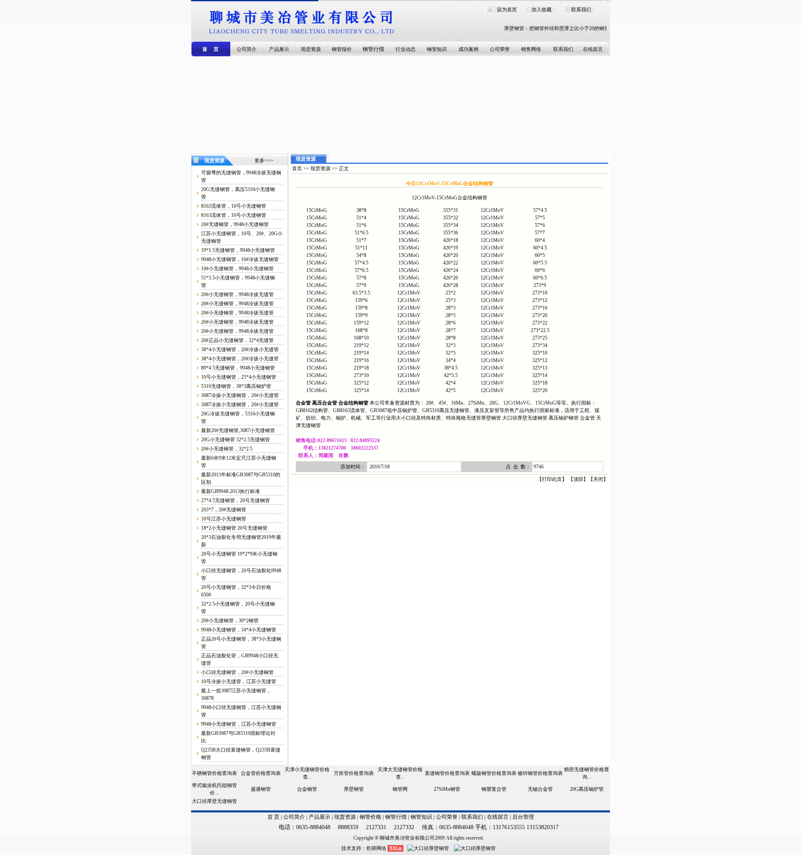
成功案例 (468, 49)
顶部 (578, 479)
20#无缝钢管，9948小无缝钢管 (235, 224)
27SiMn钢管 (447, 789)
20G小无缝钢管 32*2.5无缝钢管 (235, 440)
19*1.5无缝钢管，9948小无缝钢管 (238, 250)
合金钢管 (307, 789)
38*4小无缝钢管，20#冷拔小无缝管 (240, 349)
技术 (346, 848)
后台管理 (523, 817)
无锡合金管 (540, 789)
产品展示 (279, 49)
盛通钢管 (261, 789)
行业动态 (405, 49)
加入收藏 (541, 10)
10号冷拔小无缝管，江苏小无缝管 (238, 681)
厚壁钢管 (491, 418)
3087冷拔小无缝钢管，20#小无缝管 (240, 395)
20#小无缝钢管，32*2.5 (226, 449)
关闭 (598, 479)
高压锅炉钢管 (564, 418)
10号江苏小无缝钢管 (223, 519)
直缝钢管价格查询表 (447, 773)
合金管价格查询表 (261, 773)
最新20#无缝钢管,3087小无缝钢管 (238, 430)
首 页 (273, 817)
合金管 (587, 418)
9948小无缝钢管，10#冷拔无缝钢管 (240, 259)
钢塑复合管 (493, 789)
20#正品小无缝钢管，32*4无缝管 (237, 340)
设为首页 (507, 10)
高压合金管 (324, 403)
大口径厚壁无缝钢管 (524, 418)
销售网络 (531, 49)
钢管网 (400, 789)
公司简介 (247, 49)
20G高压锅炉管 (587, 789)
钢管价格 (370, 817)
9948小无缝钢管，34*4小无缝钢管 (238, 630)
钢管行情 (373, 49)
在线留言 (593, 49)
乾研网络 (376, 848)
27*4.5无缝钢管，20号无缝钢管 (235, 500)
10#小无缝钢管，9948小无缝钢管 (237, 269)
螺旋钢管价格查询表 (493, 773)
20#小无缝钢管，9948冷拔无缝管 (237, 294)
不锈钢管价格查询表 (214, 773)
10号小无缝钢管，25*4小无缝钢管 (238, 377)
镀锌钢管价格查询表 (540, 773)
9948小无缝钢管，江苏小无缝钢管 (238, 724)
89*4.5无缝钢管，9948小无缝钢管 (238, 368)
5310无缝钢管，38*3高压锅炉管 (236, 386)
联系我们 (581, 10)
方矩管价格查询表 (354, 773)
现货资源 (311, 49)
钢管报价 (342, 49)
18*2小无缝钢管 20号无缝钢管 (234, 528)
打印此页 (552, 479)
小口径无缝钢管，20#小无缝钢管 (237, 672)
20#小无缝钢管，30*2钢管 (230, 621)
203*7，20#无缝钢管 (223, 510)
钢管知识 (437, 49)
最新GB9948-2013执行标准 (230, 491)
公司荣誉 (500, 49)
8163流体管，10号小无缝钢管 (233, 206)
